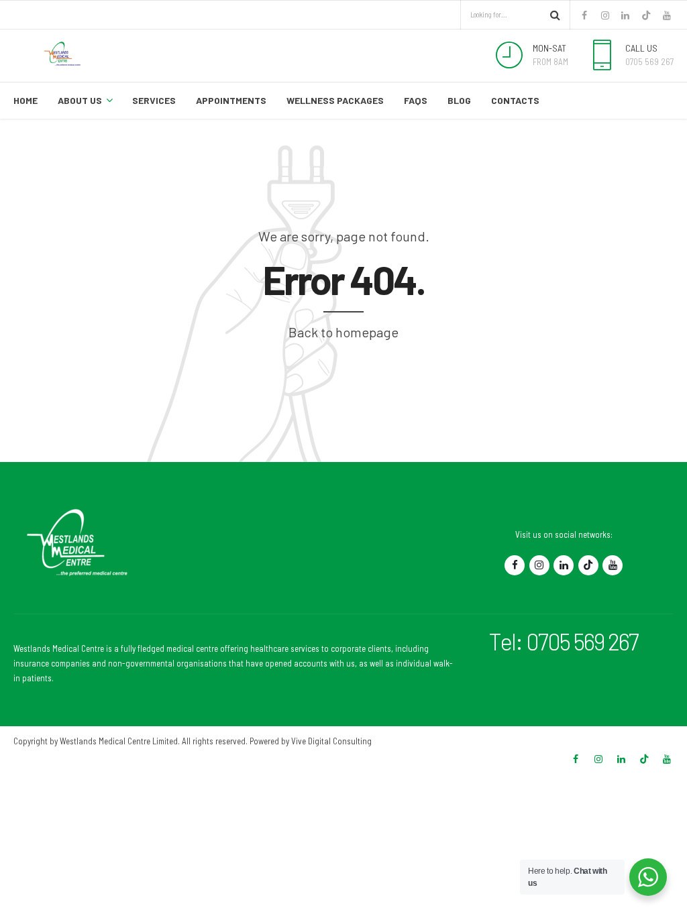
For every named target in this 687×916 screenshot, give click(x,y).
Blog (459, 100)
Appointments (231, 100)
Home (25, 100)
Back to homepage (343, 332)
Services (154, 100)
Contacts (515, 100)
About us (80, 100)
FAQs (415, 100)
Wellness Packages (335, 100)
